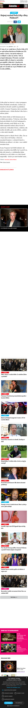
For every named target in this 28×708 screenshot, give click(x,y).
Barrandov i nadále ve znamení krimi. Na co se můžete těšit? (13, 592)
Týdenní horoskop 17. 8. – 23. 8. (21, 669)
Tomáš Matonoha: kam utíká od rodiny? (9, 228)
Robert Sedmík (6, 162)
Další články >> (14, 597)
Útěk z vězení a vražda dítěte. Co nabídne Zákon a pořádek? (14, 375)
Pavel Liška (7, 159)
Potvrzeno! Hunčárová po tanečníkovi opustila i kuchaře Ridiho (13, 397)
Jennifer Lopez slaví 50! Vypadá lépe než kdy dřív (13, 527)
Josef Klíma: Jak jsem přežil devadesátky (21, 636)
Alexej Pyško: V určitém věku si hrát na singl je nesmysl (13, 462)
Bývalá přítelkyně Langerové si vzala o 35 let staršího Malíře (13, 419)
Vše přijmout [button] (8, 702)
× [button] (26, 677)
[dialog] (14, 692)
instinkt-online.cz (21, 671)
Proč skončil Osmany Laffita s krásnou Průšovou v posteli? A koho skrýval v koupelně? (13, 549)
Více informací (19, 685)
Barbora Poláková (13, 159)
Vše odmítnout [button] (18, 702)
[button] (14, 687)
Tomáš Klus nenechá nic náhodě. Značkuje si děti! (13, 440)
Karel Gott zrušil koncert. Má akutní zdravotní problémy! (13, 483)
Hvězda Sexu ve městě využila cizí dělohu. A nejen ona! (12, 570)
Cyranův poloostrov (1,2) (21, 647)
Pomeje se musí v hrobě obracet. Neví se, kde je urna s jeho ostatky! (13, 505)
